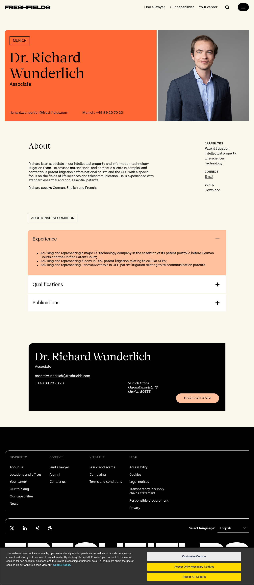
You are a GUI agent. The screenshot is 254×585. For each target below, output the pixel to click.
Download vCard (197, 398)
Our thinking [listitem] (19, 489)
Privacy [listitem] (134, 508)
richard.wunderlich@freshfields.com (39, 112)
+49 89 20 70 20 (109, 112)
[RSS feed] (50, 528)
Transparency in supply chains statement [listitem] (146, 491)
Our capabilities (182, 7)
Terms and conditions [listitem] (105, 481)
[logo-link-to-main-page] (27, 8)
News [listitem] (14, 503)
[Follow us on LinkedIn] (24, 528)
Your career (208, 7)
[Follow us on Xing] (37, 528)
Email (209, 176)
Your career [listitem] (18, 481)
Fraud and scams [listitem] (102, 467)
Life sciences (215, 158)
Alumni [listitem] (55, 474)
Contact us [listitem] (58, 481)
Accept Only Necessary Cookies (194, 566)
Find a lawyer (154, 7)
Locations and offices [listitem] (25, 474)
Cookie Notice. (61, 564)
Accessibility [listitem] (138, 467)
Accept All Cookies (194, 576)
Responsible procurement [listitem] (148, 500)
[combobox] (233, 528)
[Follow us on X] (12, 528)
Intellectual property (220, 153)
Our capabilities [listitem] (21, 496)
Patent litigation (217, 148)
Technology (213, 163)
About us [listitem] (16, 467)
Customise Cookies (194, 556)
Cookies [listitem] (135, 474)
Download (212, 190)
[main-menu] (243, 7)
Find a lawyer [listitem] (59, 467)
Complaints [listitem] (98, 474)
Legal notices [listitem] (139, 481)
